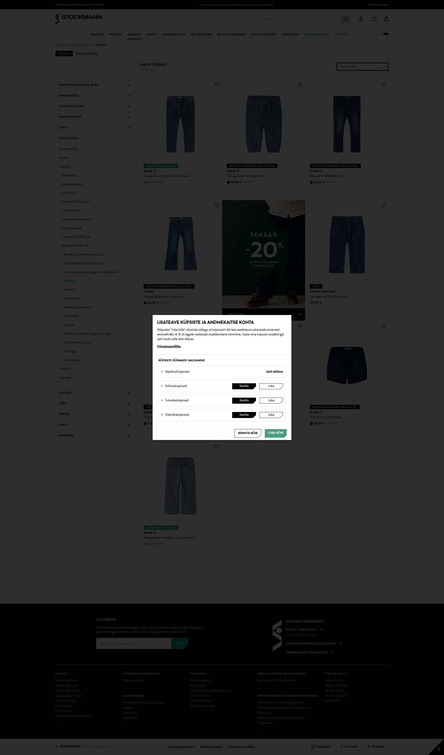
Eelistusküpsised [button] (174, 386)
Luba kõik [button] (275, 433)
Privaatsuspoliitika (169, 346)
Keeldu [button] (244, 386)
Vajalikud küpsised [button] (175, 372)
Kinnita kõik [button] (248, 433)
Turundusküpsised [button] (174, 401)
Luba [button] (271, 386)
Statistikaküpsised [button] (175, 415)
